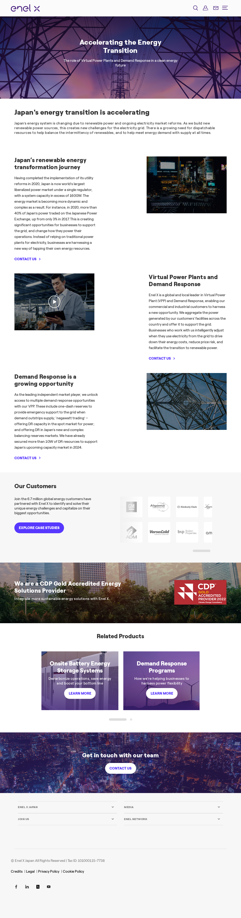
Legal (30, 871)
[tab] (66, 807)
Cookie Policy (73, 871)
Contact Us (120, 768)
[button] (201, 550)
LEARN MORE (80, 693)
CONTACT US (25, 259)
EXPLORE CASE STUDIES (39, 528)
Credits (17, 871)
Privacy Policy (48, 871)
